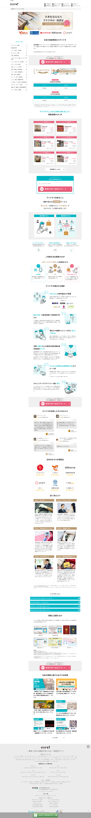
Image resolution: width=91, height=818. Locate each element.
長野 (34, 772)
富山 (24, 772)
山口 (33, 776)
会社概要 (60, 783)
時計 (36, 795)
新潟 (21, 772)
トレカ (26, 757)
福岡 (49, 776)
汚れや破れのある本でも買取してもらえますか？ (42, 598)
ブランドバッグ (16, 756)
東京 (63, 767)
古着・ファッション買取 (16, 66)
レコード (22, 757)
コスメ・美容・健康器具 (45, 759)
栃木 (52, 767)
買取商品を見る (49, 5)
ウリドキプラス (66, 4)
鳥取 (23, 776)
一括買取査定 (48, 4)
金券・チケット (34, 759)
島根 (25, 776)
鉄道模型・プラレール (58, 757)
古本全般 (44, 88)
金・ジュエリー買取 (15, 53)
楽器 (23, 759)
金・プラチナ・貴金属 (46, 795)
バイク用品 (56, 759)
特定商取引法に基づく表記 (55, 781)
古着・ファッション (70, 757)
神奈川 (66, 767)
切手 (39, 759)
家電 (72, 756)
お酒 (39, 756)
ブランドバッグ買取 (15, 45)
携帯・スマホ (46, 756)
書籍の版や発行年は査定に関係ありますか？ (41, 610)
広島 (30, 776)
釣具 (67, 759)
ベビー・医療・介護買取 (16, 89)
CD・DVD (18, 757)
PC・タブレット (58, 756)
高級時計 (21, 756)
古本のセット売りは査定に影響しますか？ (40, 606)
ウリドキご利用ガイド (24, 781)
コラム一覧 (45, 793)
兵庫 (59, 772)
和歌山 (64, 772)
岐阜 (37, 772)
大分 (59, 776)
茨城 (50, 767)
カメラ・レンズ (52, 756)
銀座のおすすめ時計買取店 (37, 801)
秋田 (36, 767)
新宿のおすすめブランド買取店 (37, 799)
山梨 (31, 772)
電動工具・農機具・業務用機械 (44, 761)
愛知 (42, 772)
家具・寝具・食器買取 (15, 74)
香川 (38, 776)
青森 (28, 767)
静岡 (39, 772)
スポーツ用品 (36, 761)
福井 (29, 772)
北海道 (25, 767)
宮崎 (61, 776)
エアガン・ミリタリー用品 (41, 757)
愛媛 (40, 776)
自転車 (60, 759)
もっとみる (55, 737)
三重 (44, 772)
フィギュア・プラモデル (32, 757)
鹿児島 (64, 776)
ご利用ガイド (75, 4)
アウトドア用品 (72, 759)
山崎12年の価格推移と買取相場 (37, 804)
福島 (41, 767)
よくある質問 (31, 783)
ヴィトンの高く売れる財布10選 (53, 799)
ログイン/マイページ (76, 5)
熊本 (56, 776)
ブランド (39, 795)
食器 (30, 759)
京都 (54, 772)
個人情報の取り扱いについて (45, 781)
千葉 (60, 767)
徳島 (35, 776)
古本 (14, 757)
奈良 (61, 772)
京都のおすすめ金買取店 (54, 803)
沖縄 (67, 776)
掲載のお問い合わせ (66, 5)
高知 (43, 776)
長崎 (54, 776)
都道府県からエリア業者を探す (45, 763)
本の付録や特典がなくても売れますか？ (40, 602)
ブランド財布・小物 (27, 756)
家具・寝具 (26, 759)
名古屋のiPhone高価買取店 (53, 806)
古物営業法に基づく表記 (65, 781)
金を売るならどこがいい (37, 803)
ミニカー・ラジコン (50, 757)
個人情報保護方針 (36, 781)
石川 (26, 772)
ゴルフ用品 (64, 759)
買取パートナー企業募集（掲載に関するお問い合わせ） (49, 783)
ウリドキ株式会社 (42, 811)
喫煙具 (42, 756)
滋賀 (51, 772)
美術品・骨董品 (18, 759)
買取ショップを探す (57, 4)
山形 (38, 767)
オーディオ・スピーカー (66, 756)
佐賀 (51, 776)
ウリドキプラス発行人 (49, 791)
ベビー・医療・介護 (54, 761)
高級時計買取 (14, 47)
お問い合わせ (36, 783)
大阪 (56, 772)
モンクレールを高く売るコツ (53, 804)
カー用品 (51, 759)
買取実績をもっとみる (55, 169)
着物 (76, 757)
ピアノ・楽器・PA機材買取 (16, 72)
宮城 (33, 767)
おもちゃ (64, 757)
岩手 (31, 767)
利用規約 (31, 781)
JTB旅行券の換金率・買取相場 (37, 806)
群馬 (55, 767)
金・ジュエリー (34, 756)
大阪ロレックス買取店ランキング (53, 801)
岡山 (28, 776)
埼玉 (57, 767)
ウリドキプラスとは (41, 791)
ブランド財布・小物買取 (16, 50)
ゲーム (75, 756)
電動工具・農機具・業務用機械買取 (18, 87)
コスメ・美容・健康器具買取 (17, 79)
